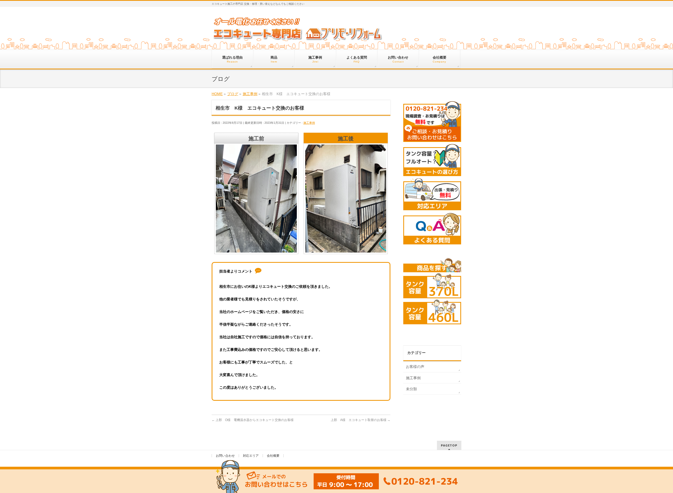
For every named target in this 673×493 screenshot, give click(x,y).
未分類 (411, 389)
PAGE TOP (654, 473)
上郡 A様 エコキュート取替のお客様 (360, 420)
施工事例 (309, 122)
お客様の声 (415, 366)
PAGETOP (449, 445)
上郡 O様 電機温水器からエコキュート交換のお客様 (253, 420)
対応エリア (251, 455)
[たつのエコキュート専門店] (298, 35)
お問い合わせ (225, 455)
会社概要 (273, 455)
